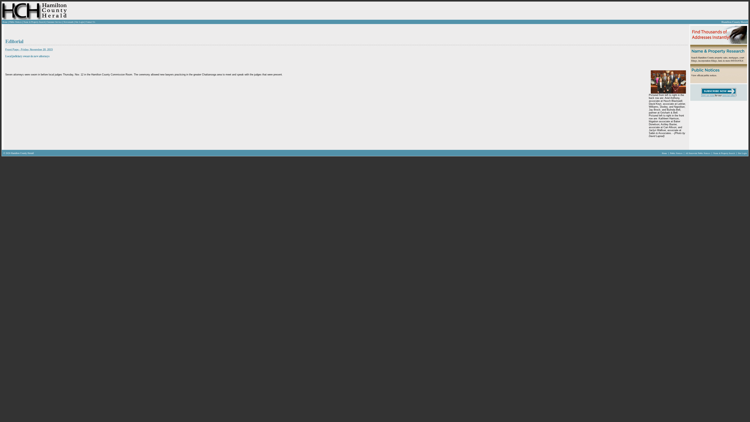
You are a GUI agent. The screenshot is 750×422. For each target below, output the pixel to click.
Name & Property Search (34, 22)
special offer (729, 95)
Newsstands (68, 22)
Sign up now (708, 95)
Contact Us (90, 22)
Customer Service (54, 22)
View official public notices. (704, 75)
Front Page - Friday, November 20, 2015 (29, 49)
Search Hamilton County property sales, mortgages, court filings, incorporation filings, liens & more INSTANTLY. (717, 59)
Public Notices (15, 22)
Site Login (79, 22)
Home (5, 22)
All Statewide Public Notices (698, 153)
